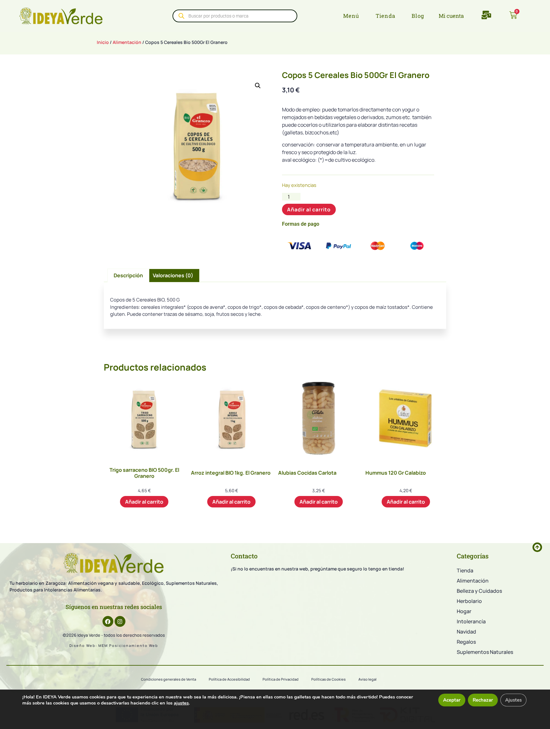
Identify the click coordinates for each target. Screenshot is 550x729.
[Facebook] (107, 621)
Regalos (466, 641)
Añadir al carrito (309, 209)
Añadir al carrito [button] (144, 501)
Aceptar (452, 700)
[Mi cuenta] (434, 16)
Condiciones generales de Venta (168, 679)
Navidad (466, 631)
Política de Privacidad (281, 679)
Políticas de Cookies (328, 679)
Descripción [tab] (128, 275)
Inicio (103, 42)
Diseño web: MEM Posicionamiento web (113, 645)
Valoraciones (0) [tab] (173, 275)
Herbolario (469, 601)
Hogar (464, 611)
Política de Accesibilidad (229, 679)
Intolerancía (471, 621)
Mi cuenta (451, 15)
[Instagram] (120, 621)
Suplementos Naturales (485, 651)
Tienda (465, 570)
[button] (258, 85)
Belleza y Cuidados (479, 590)
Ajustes (513, 700)
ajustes (181, 703)
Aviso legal (367, 679)
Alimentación (127, 42)
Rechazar (483, 700)
